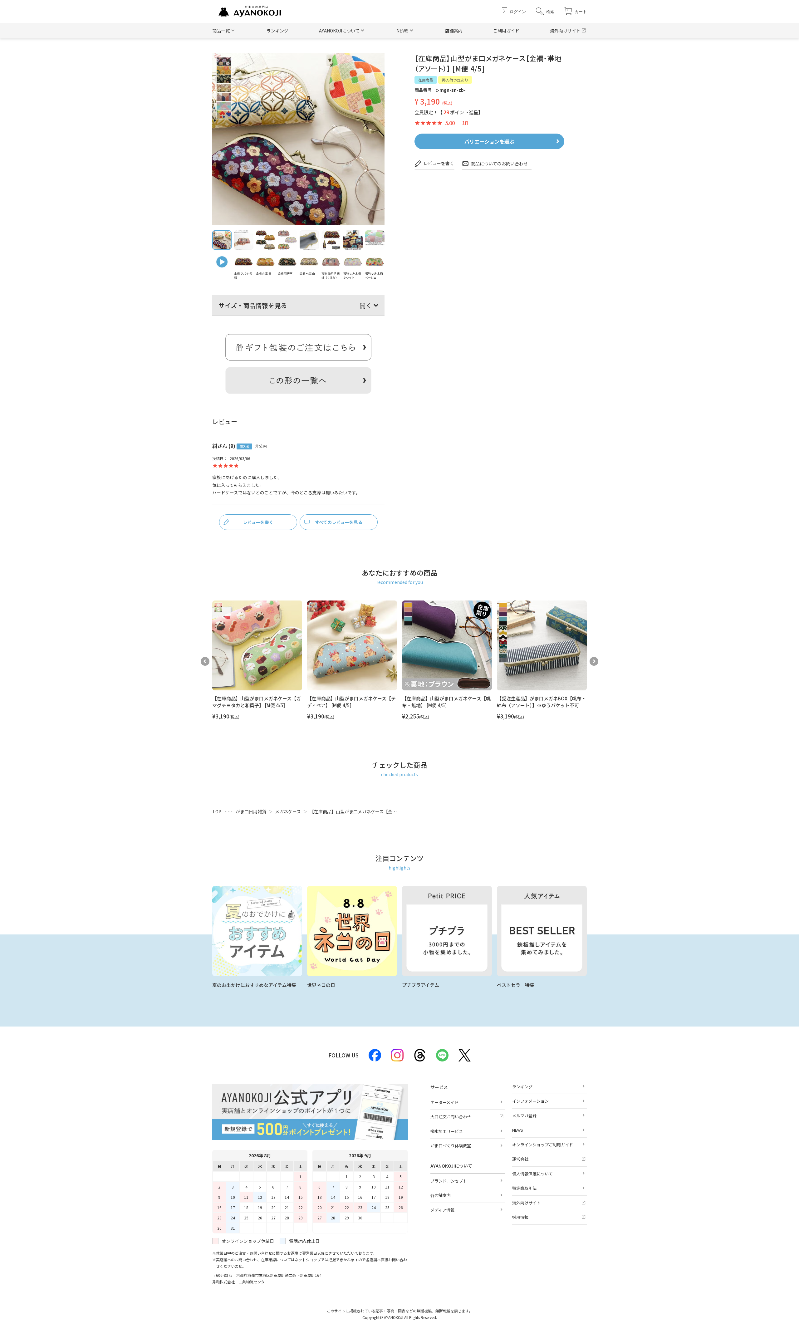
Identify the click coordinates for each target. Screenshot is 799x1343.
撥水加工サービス (446, 1131)
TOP (216, 811)
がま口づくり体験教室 (450, 1146)
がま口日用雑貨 (251, 811)
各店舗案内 (440, 1195)
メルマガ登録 (524, 1116)
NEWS (517, 1130)
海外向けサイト (565, 30)
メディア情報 (442, 1210)
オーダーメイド (444, 1102)
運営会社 (520, 1159)
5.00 (450, 123)
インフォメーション (530, 1101)
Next (594, 661)
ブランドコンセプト (448, 1181)
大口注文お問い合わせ (450, 1117)
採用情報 (520, 1217)
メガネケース (288, 811)
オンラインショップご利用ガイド (542, 1145)
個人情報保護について (532, 1174)
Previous (205, 661)
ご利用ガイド (506, 30)
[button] (545, 11)
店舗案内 (454, 30)
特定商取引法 (524, 1188)
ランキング (277, 30)
